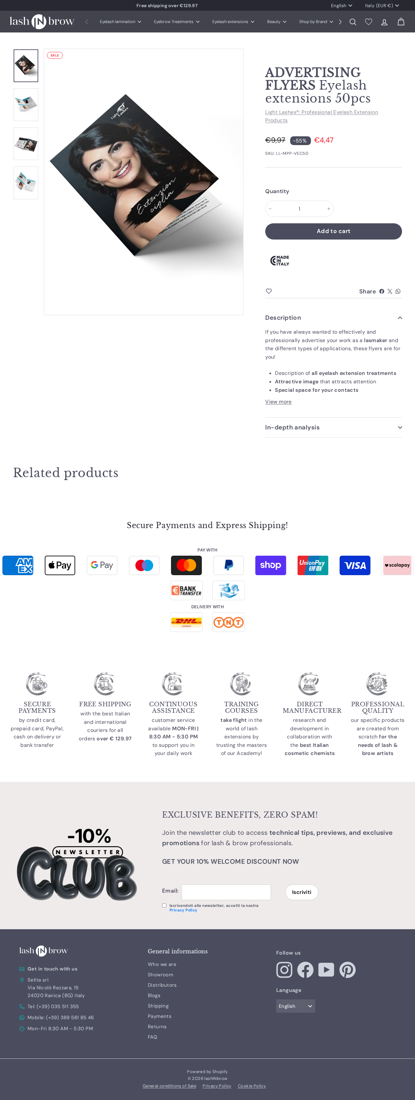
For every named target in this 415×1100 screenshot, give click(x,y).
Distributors (162, 985)
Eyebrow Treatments (174, 21)
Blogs (154, 995)
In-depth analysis (292, 427)
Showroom (160, 974)
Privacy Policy (183, 910)
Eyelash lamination (118, 21)
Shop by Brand (313, 21)
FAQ (152, 1037)
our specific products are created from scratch (377, 737)
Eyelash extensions (230, 21)
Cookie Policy (252, 1086)
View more (278, 401)
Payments (160, 1016)
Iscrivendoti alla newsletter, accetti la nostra (214, 908)
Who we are (162, 964)
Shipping (158, 1006)
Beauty (274, 21)
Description (283, 318)
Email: (170, 890)
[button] (340, 22)
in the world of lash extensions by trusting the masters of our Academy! (241, 737)
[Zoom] (143, 182)
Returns (157, 1026)
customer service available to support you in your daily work (173, 737)
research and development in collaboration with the (310, 737)
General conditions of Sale (169, 1086)
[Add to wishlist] (279, 291)
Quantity (275, 191)
